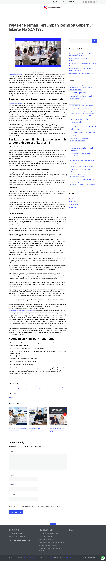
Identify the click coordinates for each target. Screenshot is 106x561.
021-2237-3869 (20, 537)
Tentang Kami (27, 13)
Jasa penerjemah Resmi (87, 116)
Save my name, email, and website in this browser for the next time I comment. (38, 506)
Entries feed (73, 201)
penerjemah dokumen (89, 160)
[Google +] (91, 2)
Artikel (87, 13)
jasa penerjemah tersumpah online (77, 142)
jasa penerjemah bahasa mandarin (77, 103)
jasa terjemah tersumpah (75, 153)
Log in (71, 198)
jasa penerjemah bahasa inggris (81, 96)
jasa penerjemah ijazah (87, 105)
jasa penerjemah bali (91, 103)
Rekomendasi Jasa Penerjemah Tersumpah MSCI (36, 430)
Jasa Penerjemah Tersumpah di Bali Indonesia (18, 429)
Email (11, 485)
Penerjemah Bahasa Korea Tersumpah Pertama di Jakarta (57, 430)
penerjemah (86, 158)
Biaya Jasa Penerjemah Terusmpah (77, 85)
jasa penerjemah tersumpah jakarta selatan (79, 138)
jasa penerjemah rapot (74, 115)
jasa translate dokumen (76, 158)
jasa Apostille (91, 87)
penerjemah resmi (84, 163)
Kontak (79, 13)
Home (18, 13)
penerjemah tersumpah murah (76, 182)
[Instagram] (96, 2)
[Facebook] (83, 2)
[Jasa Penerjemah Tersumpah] (53, 7)
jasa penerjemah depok (75, 105)
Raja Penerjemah (49, 557)
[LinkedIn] (89, 2)
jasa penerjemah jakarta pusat (76, 111)
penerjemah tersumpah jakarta (82, 179)
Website (12, 494)
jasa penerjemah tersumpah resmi (77, 145)
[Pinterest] (94, 2)
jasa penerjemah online (88, 113)
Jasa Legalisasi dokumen (75, 89)
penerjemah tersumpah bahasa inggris (81, 170)
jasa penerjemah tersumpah (28, 387)
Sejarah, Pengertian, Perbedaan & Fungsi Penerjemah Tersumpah (81, 55)
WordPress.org (73, 207)
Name (11, 475)
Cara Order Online (68, 13)
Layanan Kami (39, 13)
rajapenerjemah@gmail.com (52, 2)
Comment (12, 452)
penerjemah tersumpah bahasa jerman (78, 174)
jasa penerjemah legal (75, 113)
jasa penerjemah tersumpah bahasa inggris (51, 387)
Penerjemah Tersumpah (39, 389)
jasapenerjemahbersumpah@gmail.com (21, 310)
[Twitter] (86, 2)
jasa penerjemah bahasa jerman (76, 100)
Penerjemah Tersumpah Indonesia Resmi (82, 73)
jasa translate (86, 153)
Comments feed (74, 204)
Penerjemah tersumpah (16, 74)
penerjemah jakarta (74, 163)
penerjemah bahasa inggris (76, 160)
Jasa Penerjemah (14, 387)
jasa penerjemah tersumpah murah (77, 140)
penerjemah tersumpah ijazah (77, 176)
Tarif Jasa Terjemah (53, 13)
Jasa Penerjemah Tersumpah (30, 557)
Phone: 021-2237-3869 (68, 2)
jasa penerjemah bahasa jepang (76, 98)
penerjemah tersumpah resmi (77, 184)
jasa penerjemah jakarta (79, 108)
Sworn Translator (91, 184)
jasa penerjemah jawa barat (90, 111)
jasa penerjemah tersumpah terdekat (81, 149)
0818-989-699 (20, 533)
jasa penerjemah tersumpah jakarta (20, 389)
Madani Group (68, 557)
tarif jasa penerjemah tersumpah (77, 186)
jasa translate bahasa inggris (76, 155)
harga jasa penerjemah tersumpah (78, 87)
